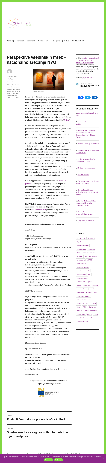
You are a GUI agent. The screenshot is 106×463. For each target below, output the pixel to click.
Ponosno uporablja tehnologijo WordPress (69, 454)
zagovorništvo (81, 314)
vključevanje (92, 307)
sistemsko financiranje (83, 296)
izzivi (17, 85)
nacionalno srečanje (13, 87)
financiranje (91, 249)
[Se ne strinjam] (103, 459)
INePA (79, 253)
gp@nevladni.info (88, 78)
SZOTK (88, 303)
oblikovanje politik (82, 278)
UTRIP (85, 307)
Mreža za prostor (83, 175)
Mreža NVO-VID (81, 264)
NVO (89, 274)
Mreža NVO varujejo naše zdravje (88, 144)
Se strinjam (48, 460)
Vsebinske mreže (44, 41)
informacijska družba (89, 253)
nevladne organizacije (13, 89)
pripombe (95, 285)
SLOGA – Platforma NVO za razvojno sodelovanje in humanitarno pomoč (86, 203)
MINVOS (89, 260)
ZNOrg (66, 120)
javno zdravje (81, 260)
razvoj (13, 93)
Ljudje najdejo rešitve (61, 41)
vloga (17, 93)
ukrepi (78, 307)
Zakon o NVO (14, 98)
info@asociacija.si (38, 210)
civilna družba (81, 238)
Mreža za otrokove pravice (86, 168)
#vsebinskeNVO (78, 41)
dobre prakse (11, 85)
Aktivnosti (20, 41)
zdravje (89, 314)
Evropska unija (81, 249)
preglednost (87, 285)
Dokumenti (31, 41)
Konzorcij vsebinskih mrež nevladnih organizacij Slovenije (26, 454)
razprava (89, 292)
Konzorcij (10, 41)
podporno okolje (81, 282)
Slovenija (91, 300)
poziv (90, 282)
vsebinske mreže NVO (91, 311)
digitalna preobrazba (83, 245)
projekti (91, 289)
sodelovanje (80, 303)
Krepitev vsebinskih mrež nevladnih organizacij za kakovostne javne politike (87, 60)
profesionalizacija (82, 289)
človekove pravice (82, 321)
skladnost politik (82, 300)
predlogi (79, 285)
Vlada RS (80, 311)
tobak (94, 303)
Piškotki (50, 454)
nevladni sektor (81, 274)
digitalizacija (80, 242)
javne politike (93, 256)
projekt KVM (80, 292)
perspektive (10, 91)
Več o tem (58, 460)
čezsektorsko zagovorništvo (85, 318)
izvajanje (79, 256)
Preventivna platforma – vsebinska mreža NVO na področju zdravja (87, 192)
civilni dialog (91, 238)
